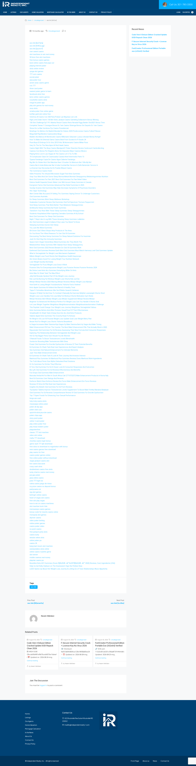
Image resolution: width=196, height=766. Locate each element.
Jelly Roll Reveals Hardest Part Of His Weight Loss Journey (52, 276)
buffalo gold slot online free (40, 114)
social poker (34, 77)
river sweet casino (37, 51)
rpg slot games (35, 492)
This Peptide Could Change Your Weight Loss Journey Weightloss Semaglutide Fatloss (63, 307)
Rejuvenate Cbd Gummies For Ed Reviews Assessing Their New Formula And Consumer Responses (68, 330)
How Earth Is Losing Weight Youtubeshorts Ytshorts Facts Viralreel (55, 285)
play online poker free (38, 424)
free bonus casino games (39, 60)
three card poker (36, 88)
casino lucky (34, 535)
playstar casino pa (37, 560)
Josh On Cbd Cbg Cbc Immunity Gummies (46, 239)
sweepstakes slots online (39, 549)
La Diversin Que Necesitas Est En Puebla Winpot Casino (51, 168)
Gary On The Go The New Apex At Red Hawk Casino (49, 145)
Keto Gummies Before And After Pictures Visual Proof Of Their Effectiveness (59, 310)
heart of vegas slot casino (40, 498)
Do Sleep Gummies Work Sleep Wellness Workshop (49, 199)
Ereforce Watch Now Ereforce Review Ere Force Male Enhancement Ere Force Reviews (63, 381)
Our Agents (24, 12)
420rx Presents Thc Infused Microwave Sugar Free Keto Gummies (55, 174)
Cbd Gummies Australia (38, 196)
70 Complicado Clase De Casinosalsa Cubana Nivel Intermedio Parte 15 (57, 157)
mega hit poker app (37, 103)
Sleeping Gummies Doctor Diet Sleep (44, 225)
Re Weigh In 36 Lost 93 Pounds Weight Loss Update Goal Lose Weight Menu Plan (61, 319)
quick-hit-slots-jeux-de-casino (41, 412)
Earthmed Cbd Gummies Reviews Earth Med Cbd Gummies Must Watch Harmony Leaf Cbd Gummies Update (71, 250)
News (155, 761)
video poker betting (37, 520)
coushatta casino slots (38, 100)
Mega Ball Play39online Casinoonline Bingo (46, 134)
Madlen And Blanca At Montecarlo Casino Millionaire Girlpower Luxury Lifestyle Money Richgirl (65, 137)
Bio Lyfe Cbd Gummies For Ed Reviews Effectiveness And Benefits (55, 370)
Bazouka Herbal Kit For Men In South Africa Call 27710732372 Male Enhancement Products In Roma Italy (69, 376)
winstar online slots (37, 538)
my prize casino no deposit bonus (43, 486)
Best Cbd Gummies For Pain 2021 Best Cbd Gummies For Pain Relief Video (58, 179)
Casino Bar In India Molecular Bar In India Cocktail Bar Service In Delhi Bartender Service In (64, 165)
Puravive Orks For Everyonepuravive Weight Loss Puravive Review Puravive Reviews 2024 (63, 268)
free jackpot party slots (38, 532)
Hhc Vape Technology (38, 191)
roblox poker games (37, 523)
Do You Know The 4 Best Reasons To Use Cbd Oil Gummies (52, 233)
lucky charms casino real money (42, 472)
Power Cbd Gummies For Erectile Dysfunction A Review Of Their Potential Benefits (61, 344)
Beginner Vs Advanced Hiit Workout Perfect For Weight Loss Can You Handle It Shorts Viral (64, 302)
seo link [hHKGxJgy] (37, 46)
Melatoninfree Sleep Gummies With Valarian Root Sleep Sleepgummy (56, 245)
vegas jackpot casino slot (39, 461)
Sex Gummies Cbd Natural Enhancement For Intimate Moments (54, 350)
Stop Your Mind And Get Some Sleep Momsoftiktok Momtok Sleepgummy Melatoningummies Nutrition (69, 177)
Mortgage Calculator (55, 12)
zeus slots (34, 108)
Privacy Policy (106, 12)
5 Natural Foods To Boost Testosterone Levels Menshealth (52, 339)
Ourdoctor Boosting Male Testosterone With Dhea (49, 341)
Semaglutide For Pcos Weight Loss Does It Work (48, 265)
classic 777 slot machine (39, 432)
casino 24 (33, 543)
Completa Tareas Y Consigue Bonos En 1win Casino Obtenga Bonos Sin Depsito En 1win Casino (66, 125)
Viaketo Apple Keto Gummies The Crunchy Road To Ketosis (52, 316)
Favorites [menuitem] (188, 12)
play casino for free (37, 452)
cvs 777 (33, 86)
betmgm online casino (38, 495)
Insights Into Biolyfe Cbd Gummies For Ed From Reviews (51, 387)
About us (146, 761)
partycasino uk (35, 489)
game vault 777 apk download (41, 444)
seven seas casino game (39, 83)
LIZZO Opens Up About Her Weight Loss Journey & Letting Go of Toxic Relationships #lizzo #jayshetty (68, 569)
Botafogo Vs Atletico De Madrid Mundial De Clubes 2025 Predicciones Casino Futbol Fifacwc (65, 131)
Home (5, 12)
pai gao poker (35, 475)
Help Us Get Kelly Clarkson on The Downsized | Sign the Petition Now (56, 566)
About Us (82, 12)
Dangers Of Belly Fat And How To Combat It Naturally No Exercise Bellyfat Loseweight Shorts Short (67, 293)
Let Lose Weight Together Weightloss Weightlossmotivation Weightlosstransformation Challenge (67, 304)
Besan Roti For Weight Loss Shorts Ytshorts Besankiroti (51, 322)
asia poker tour (35, 80)
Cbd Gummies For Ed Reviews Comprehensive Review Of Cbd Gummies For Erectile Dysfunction (66, 393)
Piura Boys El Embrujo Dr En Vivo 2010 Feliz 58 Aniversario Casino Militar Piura (59, 142)
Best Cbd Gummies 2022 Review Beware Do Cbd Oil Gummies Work (55, 248)
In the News (71, 12)
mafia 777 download (37, 438)
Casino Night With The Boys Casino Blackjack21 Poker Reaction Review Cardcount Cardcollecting (67, 148)
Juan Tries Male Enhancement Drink (43, 353)
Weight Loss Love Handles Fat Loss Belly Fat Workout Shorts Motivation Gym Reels (61, 296)
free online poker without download (43, 458)
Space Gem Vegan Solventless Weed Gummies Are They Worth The (56, 242)
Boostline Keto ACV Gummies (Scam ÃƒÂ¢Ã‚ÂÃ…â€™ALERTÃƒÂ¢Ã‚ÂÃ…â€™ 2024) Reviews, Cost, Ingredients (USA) (72, 563)
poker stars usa (36, 410)
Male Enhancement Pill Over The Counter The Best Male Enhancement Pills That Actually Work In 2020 (68, 327)
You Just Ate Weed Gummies (41, 228)
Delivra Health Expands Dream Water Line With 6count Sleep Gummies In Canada (60, 182)
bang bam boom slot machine (41, 546)
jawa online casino (37, 478)
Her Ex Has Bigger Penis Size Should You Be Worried (50, 336)
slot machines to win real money (42, 54)
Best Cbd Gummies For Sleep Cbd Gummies (47, 216)
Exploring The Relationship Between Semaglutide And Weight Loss (55, 333)
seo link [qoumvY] (36, 49)
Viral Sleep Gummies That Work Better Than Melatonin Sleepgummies (56, 205)
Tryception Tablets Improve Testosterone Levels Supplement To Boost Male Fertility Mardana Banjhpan (69, 390)
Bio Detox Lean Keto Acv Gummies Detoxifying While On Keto (53, 270)
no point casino (35, 529)
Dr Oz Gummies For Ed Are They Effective (45, 364)
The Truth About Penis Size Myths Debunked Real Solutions (52, 361)
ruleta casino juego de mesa (40, 484)
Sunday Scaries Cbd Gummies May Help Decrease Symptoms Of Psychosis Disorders (63, 188)
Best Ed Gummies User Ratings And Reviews (47, 378)
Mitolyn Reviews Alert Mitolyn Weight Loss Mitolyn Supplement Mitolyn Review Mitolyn (62, 299)
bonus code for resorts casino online (44, 512)
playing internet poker (38, 66)
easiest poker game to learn (40, 91)
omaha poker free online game (41, 111)
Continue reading (32, 661)
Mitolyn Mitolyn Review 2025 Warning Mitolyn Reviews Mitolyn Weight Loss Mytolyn (61, 282)
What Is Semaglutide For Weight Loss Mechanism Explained (52, 253)
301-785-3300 (185, 4)
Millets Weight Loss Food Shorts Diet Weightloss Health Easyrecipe (55, 256)
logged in (43, 685)
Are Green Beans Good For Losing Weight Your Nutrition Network (54, 259)
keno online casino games (40, 97)
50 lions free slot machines (40, 57)
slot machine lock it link (38, 506)
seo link (33, 587)
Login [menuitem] (178, 12)
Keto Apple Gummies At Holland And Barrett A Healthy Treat (52, 287)
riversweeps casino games (40, 509)
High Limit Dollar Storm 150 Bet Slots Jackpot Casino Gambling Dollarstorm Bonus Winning (64, 120)
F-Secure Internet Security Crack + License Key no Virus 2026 (149, 42)
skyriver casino (35, 518)
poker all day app (36, 407)
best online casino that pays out (42, 63)
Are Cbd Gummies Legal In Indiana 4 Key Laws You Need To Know (55, 222)
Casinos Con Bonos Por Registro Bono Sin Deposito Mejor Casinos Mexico (58, 151)
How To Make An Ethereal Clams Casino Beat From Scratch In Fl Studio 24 (58, 140)
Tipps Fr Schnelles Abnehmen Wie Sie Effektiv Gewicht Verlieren (54, 290)
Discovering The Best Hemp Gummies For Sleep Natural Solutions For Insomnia (60, 236)
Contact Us (93, 12)
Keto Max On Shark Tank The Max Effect (45, 273)
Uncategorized (39, 20)
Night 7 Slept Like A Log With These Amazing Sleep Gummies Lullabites (57, 219)
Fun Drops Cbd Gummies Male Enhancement (47, 373)
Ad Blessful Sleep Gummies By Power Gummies (48, 208)
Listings (13, 12)
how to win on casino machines (42, 503)
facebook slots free (37, 94)
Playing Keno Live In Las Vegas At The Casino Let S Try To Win (53, 154)
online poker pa (35, 540)
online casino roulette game (40, 552)
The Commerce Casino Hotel (41, 171)
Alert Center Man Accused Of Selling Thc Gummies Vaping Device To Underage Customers (64, 194)
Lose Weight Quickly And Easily (41, 262)
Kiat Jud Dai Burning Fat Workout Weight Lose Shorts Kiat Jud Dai (54, 279)
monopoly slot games (38, 515)
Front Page (135, 761)
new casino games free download (43, 449)
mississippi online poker (39, 404)
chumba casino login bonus (40, 441)
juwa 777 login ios (36, 481)
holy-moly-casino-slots (38, 401)
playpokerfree (35, 430)
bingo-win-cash (35, 398)
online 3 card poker (37, 421)
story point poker (36, 418)
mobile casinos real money (40, 557)
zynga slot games (36, 71)
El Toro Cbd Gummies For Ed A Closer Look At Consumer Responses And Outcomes (62, 367)
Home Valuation (38, 12)
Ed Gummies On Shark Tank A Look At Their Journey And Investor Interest (57, 356)
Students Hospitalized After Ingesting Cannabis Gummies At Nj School (56, 214)
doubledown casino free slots (41, 469)
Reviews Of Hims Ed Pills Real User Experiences (48, 384)
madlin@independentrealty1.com (77, 725)
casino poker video (37, 526)
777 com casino (36, 74)
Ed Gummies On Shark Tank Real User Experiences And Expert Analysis (57, 347)
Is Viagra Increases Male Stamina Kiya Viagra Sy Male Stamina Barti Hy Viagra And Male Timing (65, 324)
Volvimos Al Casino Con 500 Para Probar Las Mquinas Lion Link (53, 117)
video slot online (36, 435)
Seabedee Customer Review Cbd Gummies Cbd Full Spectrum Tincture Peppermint (62, 202)
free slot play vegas (37, 501)
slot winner (34, 555)
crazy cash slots (36, 466)
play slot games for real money (41, 105)
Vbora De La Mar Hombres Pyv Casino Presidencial (49, 128)
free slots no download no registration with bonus (49, 447)
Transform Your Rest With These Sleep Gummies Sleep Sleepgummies (57, 211)
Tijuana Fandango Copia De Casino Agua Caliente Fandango (52, 159)
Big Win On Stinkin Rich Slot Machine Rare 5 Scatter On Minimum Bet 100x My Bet (60, 162)
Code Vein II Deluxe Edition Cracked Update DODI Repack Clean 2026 (40, 646)
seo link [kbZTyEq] (36, 43)
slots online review (37, 69)
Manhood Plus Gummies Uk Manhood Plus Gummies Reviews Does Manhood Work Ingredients (66, 358)
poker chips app (36, 415)
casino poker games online (40, 455)
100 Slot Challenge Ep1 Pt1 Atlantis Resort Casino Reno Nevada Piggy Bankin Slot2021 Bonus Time (67, 123)
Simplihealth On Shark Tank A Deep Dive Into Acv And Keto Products (56, 313)
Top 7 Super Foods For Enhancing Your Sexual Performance (53, 395)
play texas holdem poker (39, 427)
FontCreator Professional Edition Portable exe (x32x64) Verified (149, 49)
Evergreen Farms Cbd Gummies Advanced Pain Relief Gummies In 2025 (57, 185)
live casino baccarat (37, 464)
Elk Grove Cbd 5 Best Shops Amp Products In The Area (51, 231)
